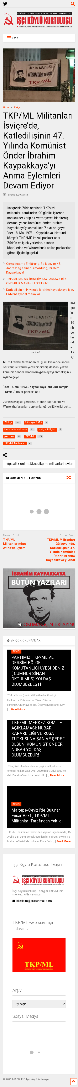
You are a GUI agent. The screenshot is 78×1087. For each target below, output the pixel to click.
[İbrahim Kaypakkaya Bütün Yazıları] (39, 627)
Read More (18, 709)
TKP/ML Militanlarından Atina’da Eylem (14, 544)
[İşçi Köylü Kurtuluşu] (39, 26)
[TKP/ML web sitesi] (39, 971)
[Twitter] (5, 4)
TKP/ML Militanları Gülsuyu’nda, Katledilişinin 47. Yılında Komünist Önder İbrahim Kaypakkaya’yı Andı (60, 550)
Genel (16, 651)
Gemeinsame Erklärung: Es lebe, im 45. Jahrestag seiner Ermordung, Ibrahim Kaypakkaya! (33, 268)
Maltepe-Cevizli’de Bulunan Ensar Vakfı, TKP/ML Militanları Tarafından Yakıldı (37, 815)
